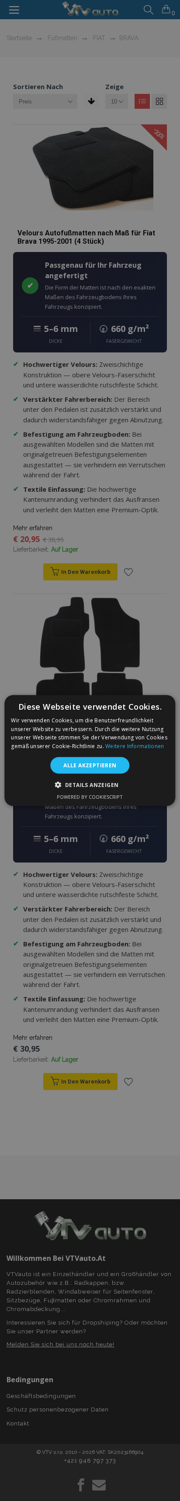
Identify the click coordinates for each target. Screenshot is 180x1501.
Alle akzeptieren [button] (89, 765)
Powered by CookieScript (90, 797)
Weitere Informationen (134, 746)
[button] (90, 784)
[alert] (90, 750)
